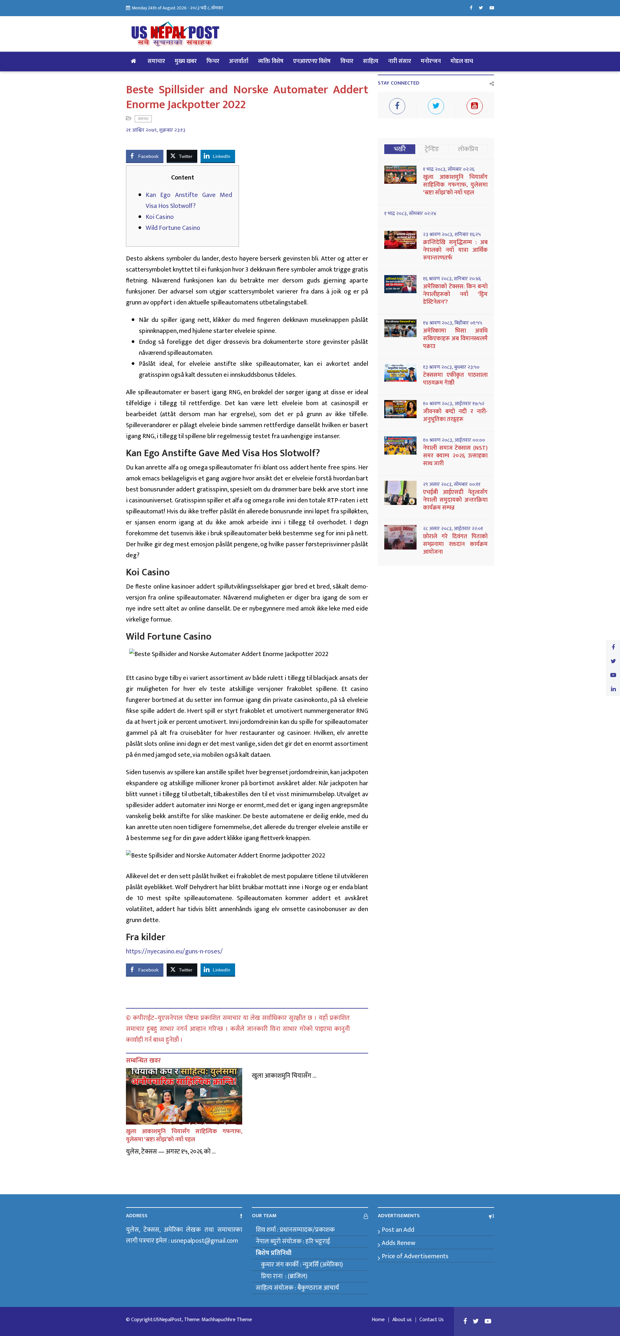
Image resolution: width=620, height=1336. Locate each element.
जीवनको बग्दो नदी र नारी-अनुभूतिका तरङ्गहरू (455, 415)
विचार (346, 61)
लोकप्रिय (468, 149)
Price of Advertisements (415, 1256)
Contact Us (431, 1319)
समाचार (156, 61)
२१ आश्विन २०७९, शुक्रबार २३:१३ (155, 130)
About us (402, 1319)
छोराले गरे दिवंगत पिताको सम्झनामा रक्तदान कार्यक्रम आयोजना (455, 544)
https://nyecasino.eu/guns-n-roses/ (174, 951)
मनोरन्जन (431, 61)
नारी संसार (399, 61)
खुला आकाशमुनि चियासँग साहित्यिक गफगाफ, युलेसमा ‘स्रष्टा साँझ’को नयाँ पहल (184, 1136)
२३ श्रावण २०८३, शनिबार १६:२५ (452, 235)
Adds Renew (398, 1243)
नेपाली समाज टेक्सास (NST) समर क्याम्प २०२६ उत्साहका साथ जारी (455, 455)
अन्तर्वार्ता (238, 61)
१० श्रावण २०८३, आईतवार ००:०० (454, 440)
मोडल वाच (461, 61)
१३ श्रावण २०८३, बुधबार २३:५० (451, 367)
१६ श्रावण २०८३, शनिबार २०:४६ (452, 279)
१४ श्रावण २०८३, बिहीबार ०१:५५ (452, 323)
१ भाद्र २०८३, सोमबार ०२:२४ (410, 214)
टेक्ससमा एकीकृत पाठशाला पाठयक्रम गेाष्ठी (455, 379)
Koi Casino (160, 216)
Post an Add (398, 1229)
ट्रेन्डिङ (432, 149)
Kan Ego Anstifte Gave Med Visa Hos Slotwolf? (189, 200)
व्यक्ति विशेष (271, 61)
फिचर (212, 61)
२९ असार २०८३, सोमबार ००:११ (451, 484)
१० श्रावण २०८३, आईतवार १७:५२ (453, 404)
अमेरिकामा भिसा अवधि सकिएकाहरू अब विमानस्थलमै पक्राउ (455, 338)
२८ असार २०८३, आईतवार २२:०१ (453, 529)
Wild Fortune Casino (173, 227)
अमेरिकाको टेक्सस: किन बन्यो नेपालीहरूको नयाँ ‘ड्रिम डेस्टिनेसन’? (455, 294)
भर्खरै (400, 149)
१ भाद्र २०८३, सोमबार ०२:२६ (448, 169)
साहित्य (370, 61)
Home (378, 1319)
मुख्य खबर (186, 61)
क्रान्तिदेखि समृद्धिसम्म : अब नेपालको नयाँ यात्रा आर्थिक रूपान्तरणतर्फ (455, 250)
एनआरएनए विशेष (312, 61)
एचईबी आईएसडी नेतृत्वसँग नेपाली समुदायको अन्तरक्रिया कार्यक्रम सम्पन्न (455, 500)
